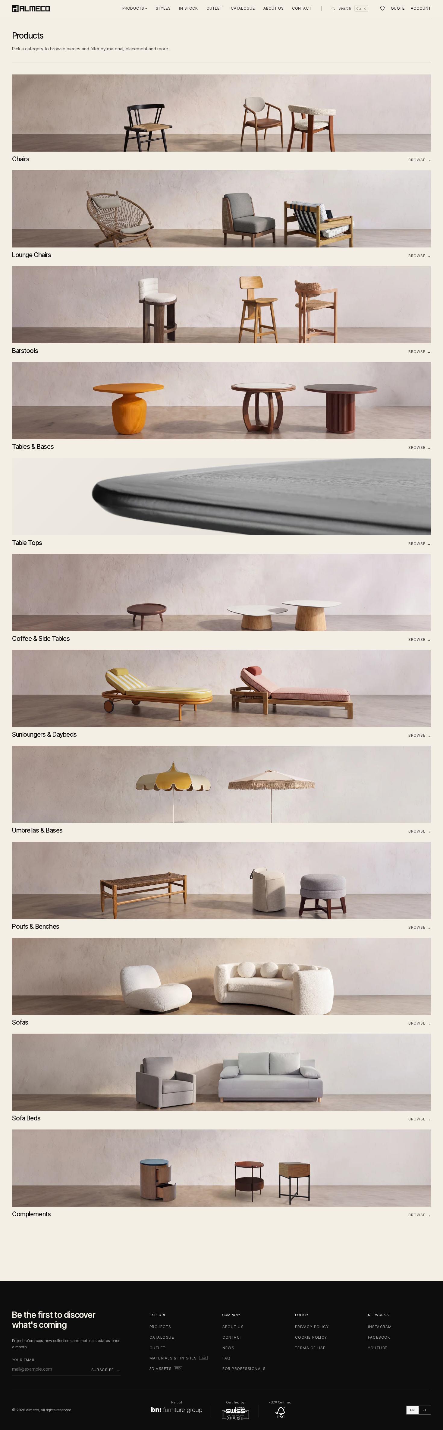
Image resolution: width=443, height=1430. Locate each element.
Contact (301, 8)
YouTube (378, 1348)
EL (425, 1410)
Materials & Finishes (178, 1358)
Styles (163, 8)
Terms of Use (310, 1348)
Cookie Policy (311, 1337)
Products (134, 8)
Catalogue (243, 8)
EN (412, 1410)
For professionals (243, 1368)
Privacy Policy (312, 1326)
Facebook (379, 1337)
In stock (188, 8)
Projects (160, 1326)
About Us (273, 8)
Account (421, 8)
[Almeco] (31, 8)
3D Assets (165, 1368)
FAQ (226, 1358)
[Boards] (382, 8)
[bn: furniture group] (176, 1410)
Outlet (214, 8)
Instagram (380, 1326)
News (228, 1348)
